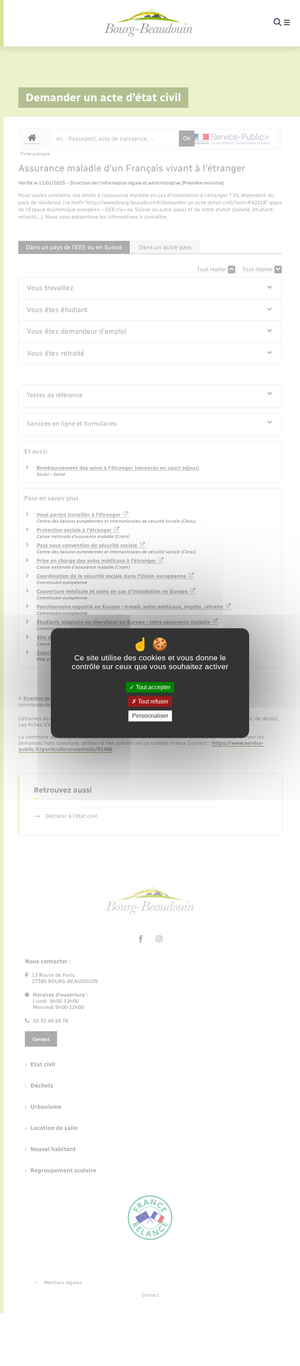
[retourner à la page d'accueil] (148, 22)
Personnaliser (150, 716)
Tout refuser (152, 701)
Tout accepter (152, 687)
